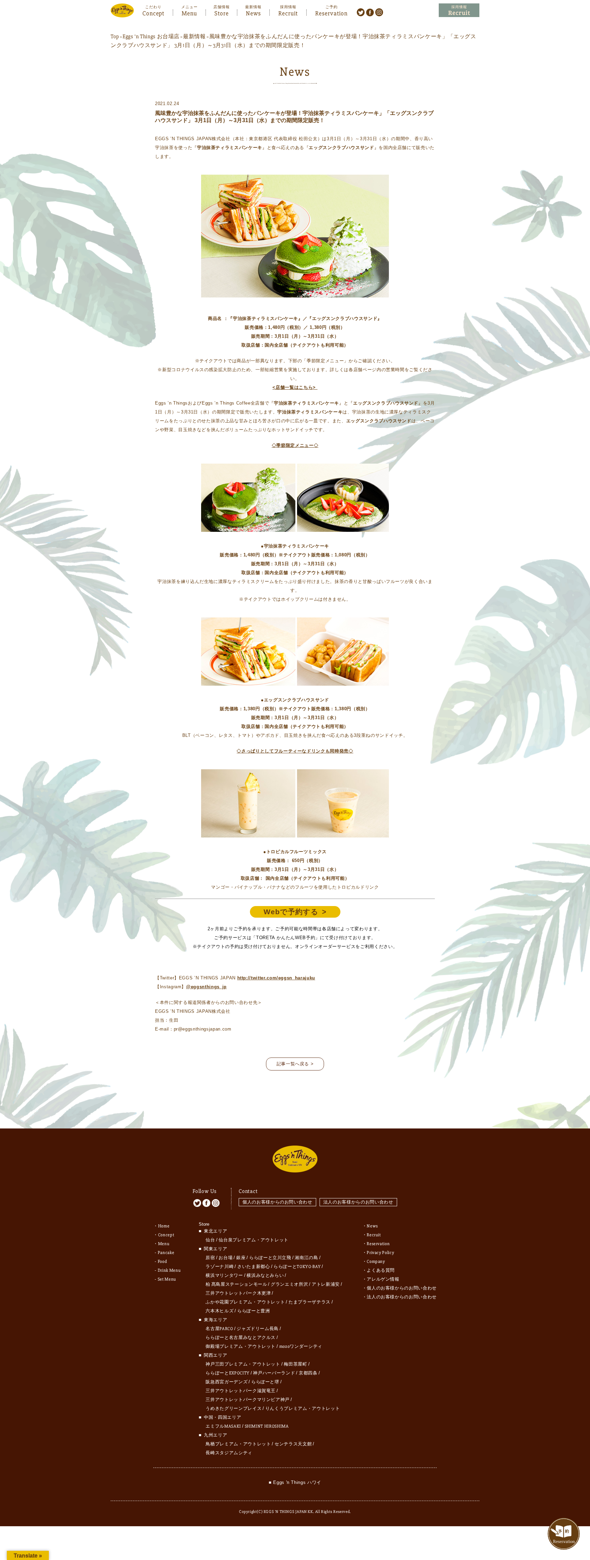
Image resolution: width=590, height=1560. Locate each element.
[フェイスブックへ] (370, 12)
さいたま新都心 (253, 1266)
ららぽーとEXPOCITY (227, 1373)
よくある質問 (381, 1270)
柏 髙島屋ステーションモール (236, 1284)
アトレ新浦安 (326, 1284)
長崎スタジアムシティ (229, 1453)
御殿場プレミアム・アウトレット (241, 1346)
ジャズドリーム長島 (258, 1328)
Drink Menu (169, 1270)
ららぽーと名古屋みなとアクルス (241, 1337)
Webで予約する (291, 912)
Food (162, 1261)
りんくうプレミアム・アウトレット (302, 1408)
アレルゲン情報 (383, 1279)
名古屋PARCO (219, 1328)
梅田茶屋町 (295, 1364)
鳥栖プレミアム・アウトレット (238, 1444)
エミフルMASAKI (223, 1426)
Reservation (331, 13)
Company (376, 1261)
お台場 (226, 1257)
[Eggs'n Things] (122, 12)
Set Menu (167, 1279)
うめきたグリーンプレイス (234, 1408)
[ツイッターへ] (361, 12)
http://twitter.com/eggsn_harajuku (276, 977)
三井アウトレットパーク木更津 (238, 1293)
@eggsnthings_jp (206, 986)
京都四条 (308, 1373)
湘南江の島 (306, 1257)
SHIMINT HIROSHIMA (267, 1426)
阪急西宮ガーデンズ (227, 1382)
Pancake (166, 1252)
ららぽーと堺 (265, 1382)
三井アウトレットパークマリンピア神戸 (248, 1399)
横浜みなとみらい (265, 1275)
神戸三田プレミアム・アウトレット (243, 1364)
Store (221, 13)
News (253, 13)
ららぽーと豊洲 (253, 1311)
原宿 (210, 1257)
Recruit (288, 13)
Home (164, 1226)
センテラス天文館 (293, 1444)
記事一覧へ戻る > (295, 1063)
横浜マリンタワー (224, 1275)
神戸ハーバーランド (274, 1373)
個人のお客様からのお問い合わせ (277, 1202)
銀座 (240, 1257)
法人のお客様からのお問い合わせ (358, 1202)
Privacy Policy (380, 1252)
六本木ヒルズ (220, 1311)
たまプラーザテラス (310, 1302)
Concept (153, 13)
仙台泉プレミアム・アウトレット (254, 1240)
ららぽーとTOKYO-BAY (297, 1266)
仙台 (210, 1240)
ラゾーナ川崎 (220, 1266)
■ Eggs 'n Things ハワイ (295, 1482)
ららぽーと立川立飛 (270, 1257)
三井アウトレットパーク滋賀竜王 (241, 1391)
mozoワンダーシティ (300, 1346)
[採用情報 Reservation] (459, 10)
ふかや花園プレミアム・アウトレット (245, 1302)
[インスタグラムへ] (379, 12)
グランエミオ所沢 (289, 1284)
